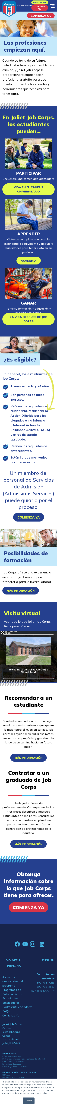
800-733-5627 (46, 986)
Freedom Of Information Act (14, 1061)
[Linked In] (42, 944)
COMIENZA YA (41, 15)
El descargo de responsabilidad (15, 1066)
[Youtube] (25, 944)
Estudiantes (10, 998)
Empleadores (10, 1002)
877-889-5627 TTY (43, 990)
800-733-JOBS (46, 982)
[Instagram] (32, 944)
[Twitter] (37, 944)
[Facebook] (17, 944)
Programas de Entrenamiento (12, 992)
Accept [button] (28, 1100)
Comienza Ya (40, 7)
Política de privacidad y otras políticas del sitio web (23, 1059)
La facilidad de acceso (11, 1064)
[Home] (9, 9)
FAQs (6, 1011)
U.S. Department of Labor (13, 1077)
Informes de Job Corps (11, 1056)
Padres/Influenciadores (14, 1007)
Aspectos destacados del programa (12, 981)
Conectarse (39, 2)
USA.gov (6, 1075)
